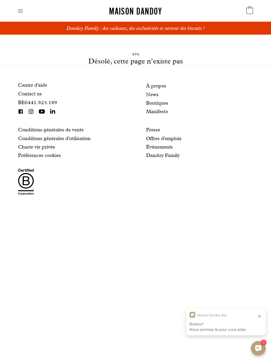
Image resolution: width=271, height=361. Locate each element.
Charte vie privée (36, 147)
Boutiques (157, 103)
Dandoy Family (163, 155)
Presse (153, 130)
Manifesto (157, 111)
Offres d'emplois (164, 138)
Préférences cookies (39, 155)
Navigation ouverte (20, 11)
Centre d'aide (32, 85)
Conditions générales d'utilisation (54, 138)
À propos (156, 86)
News (152, 94)
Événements (159, 147)
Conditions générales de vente (51, 130)
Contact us (30, 94)
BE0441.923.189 (37, 102)
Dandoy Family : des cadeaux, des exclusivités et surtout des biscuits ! (135, 28)
